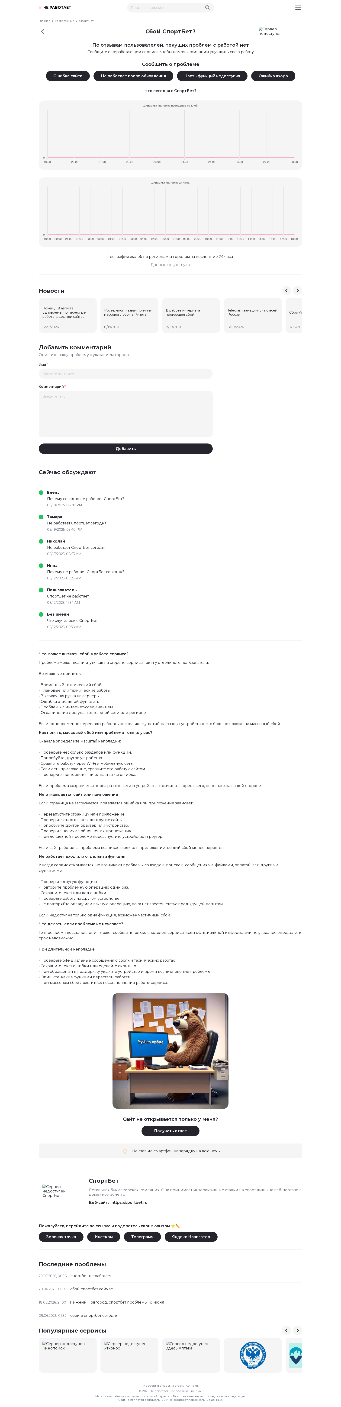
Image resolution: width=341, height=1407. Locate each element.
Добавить (126, 449)
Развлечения (64, 20)
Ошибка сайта (67, 76)
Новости (149, 1385)
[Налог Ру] (253, 1355)
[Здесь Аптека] (191, 1355)
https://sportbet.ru (129, 1202)
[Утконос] (129, 1355)
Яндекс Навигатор (191, 1237)
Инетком (104, 1237)
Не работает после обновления (133, 76)
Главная (44, 20)
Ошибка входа (273, 76)
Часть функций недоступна (212, 76)
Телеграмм (142, 1237)
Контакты (192, 1385)
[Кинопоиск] (68, 1355)
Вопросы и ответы (170, 1385)
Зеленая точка (61, 1237)
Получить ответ (170, 1131)
